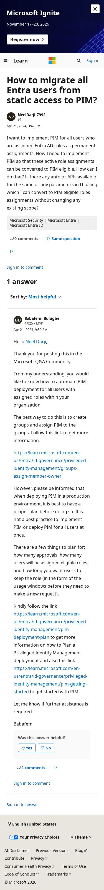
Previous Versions (52, 850)
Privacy (37, 858)
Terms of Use (74, 866)
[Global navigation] (5, 61)
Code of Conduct (19, 874)
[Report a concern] (11, 251)
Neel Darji (36, 341)
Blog (79, 850)
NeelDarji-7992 (31, 114)
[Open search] (78, 61)
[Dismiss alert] (95, 8)
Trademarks (57, 874)
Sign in (93, 60)
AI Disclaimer (16, 850)
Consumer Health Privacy (27, 866)
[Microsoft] (52, 60)
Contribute (14, 858)
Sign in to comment (25, 267)
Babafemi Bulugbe (41, 318)
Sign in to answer (23, 804)
